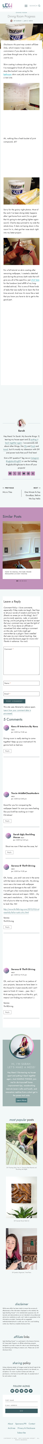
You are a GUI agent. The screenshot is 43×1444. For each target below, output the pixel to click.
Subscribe (21, 1432)
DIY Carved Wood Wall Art (21, 1221)
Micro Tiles (8, 490)
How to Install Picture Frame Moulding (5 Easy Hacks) (18, 573)
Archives (11, 1428)
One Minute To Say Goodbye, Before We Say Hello (32, 493)
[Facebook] (12, 1391)
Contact (32, 1423)
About (10, 1423)
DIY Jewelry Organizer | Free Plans (21, 1272)
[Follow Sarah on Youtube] (24, 474)
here (28, 1324)
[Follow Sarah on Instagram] (19, 474)
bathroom (8, 74)
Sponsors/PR (20, 1423)
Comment (9, 649)
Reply (7, 751)
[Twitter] (31, 1391)
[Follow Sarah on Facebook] (10, 474)
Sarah (19, 21)
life (25, 446)
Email (7, 694)
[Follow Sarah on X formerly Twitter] (15, 474)
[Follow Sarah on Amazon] (33, 474)
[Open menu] (26, 6)
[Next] (37, 550)
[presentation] (21, 545)
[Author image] (11, 20)
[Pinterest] (21, 1391)
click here (35, 280)
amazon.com (23, 1348)
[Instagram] (17, 1391)
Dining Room (21, 13)
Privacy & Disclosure (26, 1428)
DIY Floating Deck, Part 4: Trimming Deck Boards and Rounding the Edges (22, 1168)
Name (7, 683)
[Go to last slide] (6, 550)
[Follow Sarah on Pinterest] (28, 474)
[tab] (17, 580)
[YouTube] (26, 1391)
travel (5, 449)
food (33, 446)
